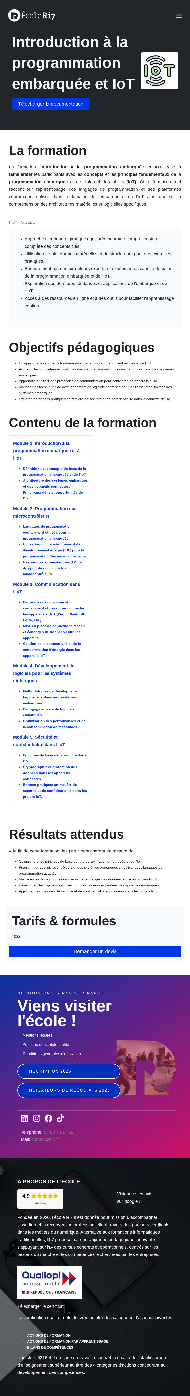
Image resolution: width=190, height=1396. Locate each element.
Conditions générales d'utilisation (52, 1054)
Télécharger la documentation (50, 104)
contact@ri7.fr (45, 1139)
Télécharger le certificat (40, 1306)
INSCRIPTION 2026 (49, 1071)
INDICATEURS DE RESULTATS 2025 (69, 1090)
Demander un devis (95, 951)
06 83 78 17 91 (58, 1132)
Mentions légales (37, 1035)
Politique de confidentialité (46, 1044)
